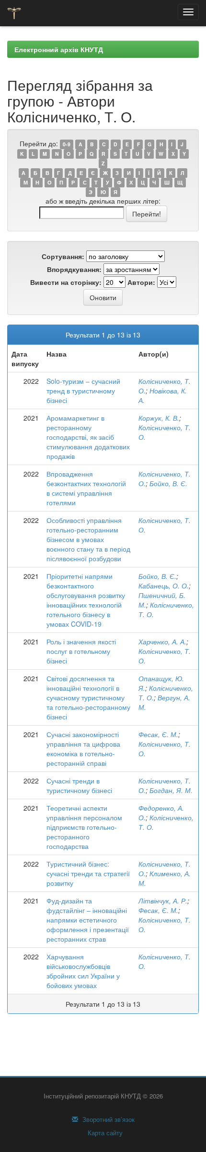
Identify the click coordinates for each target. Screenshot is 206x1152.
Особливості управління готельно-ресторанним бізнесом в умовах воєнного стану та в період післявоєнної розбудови (88, 539)
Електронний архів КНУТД (58, 49)
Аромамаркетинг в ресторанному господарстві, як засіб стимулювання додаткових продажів (88, 437)
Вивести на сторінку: (66, 282)
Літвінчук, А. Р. (162, 900)
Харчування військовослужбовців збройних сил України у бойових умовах (83, 971)
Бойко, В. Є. (168, 483)
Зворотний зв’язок (107, 1119)
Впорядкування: (74, 269)
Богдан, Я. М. (171, 790)
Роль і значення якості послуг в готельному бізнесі (81, 651)
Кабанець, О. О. (163, 585)
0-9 (66, 144)
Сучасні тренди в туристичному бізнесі (79, 785)
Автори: (141, 282)
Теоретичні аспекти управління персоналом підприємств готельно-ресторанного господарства (84, 827)
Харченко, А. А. (162, 641)
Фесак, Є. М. (158, 734)
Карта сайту (104, 1133)
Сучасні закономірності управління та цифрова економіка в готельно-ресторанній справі (83, 748)
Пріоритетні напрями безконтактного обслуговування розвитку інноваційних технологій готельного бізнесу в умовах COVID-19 (85, 600)
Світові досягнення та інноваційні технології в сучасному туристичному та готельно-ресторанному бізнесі (88, 697)
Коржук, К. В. (158, 418)
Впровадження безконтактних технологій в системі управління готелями (86, 488)
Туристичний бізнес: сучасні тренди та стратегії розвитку (88, 873)
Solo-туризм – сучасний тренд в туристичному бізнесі (83, 390)
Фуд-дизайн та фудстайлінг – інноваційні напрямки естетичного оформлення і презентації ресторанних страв (87, 920)
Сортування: (63, 256)
